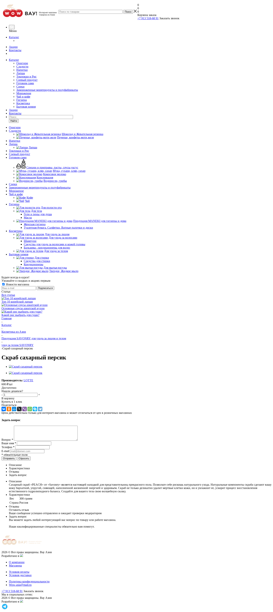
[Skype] (35, 409)
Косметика (23, 103)
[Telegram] (40, 409)
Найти (13, 121)
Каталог (14, 37)
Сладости (22, 66)
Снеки (20, 86)
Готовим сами (25, 83)
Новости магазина (17, 284)
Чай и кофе (23, 96)
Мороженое (23, 93)
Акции (13, 46)
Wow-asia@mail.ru (20, 584)
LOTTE (28, 380)
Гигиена (21, 100)
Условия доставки (20, 575)
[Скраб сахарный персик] (25, 366)
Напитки (22, 69)
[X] (19, 409)
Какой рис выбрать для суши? (20, 315)
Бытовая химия (26, 106)
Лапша (20, 73)
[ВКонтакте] (3, 409)
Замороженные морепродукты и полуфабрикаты (47, 89)
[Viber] (24, 409)
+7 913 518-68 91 (148, 18)
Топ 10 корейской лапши (17, 301)
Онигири (22, 63)
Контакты (15, 50)
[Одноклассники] (9, 409)
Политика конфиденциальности (29, 581)
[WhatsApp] (29, 409)
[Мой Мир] (14, 409)
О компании (17, 562)
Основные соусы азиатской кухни (23, 308)
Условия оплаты (19, 571)
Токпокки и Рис (26, 76)
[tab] (140, 465)
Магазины (15, 565)
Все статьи (8, 295)
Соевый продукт (27, 79)
